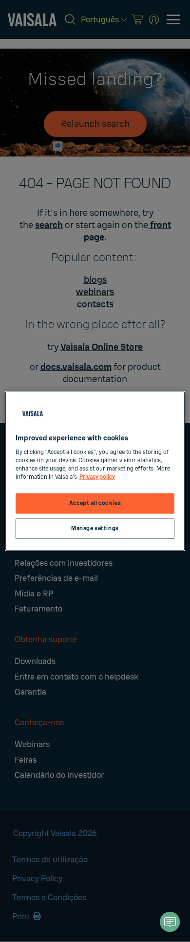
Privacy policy (97, 476)
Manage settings (95, 528)
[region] (95, 471)
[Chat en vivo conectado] (170, 921)
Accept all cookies (95, 503)
